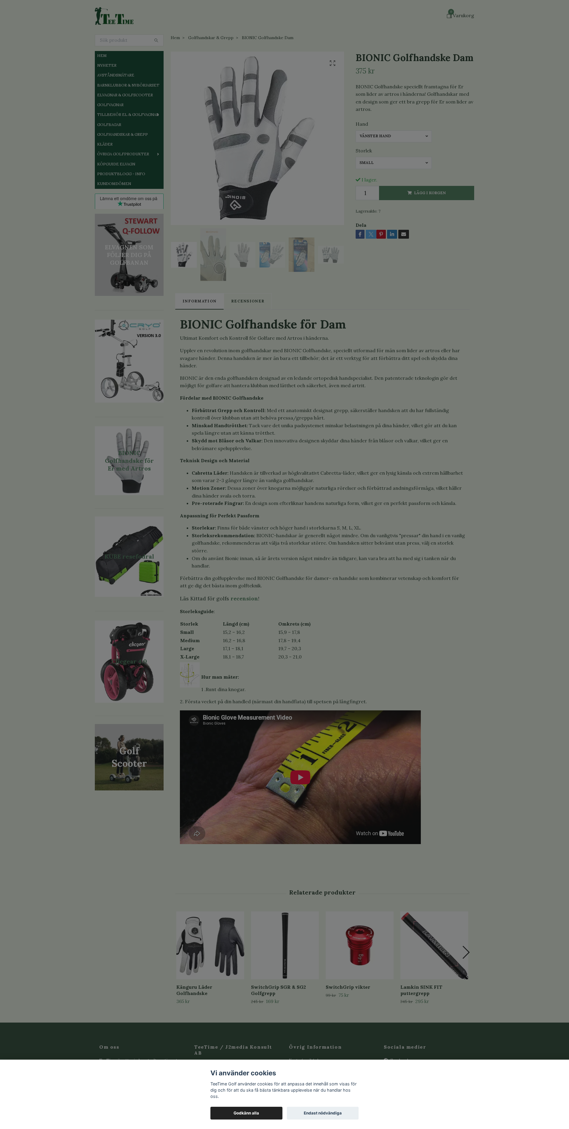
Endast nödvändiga (323, 1113)
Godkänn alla (246, 1113)
